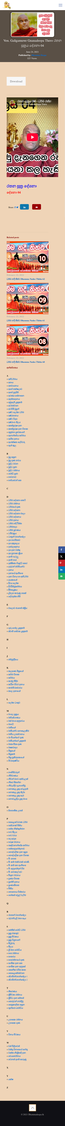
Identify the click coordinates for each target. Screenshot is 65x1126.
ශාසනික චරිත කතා (17, 969)
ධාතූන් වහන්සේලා (16, 536)
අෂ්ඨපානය (13, 415)
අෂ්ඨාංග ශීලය (14, 422)
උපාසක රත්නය (15, 1019)
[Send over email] (61, 576)
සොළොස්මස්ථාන (16, 973)
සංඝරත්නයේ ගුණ (16, 959)
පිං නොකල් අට (15, 871)
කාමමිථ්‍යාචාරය (15, 687)
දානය (11, 569)
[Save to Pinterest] (61, 563)
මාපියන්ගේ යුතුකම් (17, 740)
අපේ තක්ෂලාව (15, 388)
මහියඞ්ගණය (14, 717)
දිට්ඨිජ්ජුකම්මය (15, 586)
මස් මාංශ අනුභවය (16, 720)
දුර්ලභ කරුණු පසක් (17, 593)
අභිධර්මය (12, 378)
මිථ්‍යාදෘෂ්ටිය (13, 760)
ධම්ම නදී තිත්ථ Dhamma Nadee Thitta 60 (26, 361)
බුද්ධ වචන (13, 463)
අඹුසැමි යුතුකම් (15, 402)
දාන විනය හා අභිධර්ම (18, 576)
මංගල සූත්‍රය (13, 714)
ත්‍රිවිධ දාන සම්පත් (16, 997)
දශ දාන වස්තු (14, 549)
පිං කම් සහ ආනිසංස (17, 865)
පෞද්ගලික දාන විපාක (18, 855)
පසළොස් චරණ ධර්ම (18, 822)
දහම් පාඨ (12, 559)
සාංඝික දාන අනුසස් (17, 966)
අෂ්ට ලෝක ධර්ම (16, 412)
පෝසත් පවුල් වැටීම (17, 895)
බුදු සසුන (12, 456)
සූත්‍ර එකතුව (13, 933)
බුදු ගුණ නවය (14, 460)
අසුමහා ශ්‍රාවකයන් (16, 432)
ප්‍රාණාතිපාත (13, 885)
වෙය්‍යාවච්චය (14, 1055)
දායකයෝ (12, 579)
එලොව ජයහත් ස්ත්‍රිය (17, 607)
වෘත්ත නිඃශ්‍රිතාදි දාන (17, 1052)
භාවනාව (12, 476)
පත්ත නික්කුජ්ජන (16, 828)
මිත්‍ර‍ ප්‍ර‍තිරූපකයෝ (16, 757)
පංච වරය (12, 835)
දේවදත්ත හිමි (14, 596)
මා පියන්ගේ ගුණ (16, 737)
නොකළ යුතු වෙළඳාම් (18, 788)
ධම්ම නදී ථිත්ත (15, 523)
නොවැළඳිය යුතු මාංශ (17, 798)
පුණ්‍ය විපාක (14, 878)
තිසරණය (12, 991)
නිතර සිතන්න (14, 782)
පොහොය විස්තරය (16, 891)
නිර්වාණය (13, 775)
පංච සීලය (12, 831)
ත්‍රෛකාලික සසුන (16, 1004)
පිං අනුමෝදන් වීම (16, 868)
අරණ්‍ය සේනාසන (16, 395)
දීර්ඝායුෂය (12, 589)
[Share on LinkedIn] (61, 569)
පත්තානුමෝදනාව (16, 848)
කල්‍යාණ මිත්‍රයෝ (16, 671)
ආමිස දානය (13, 438)
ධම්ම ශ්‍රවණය (14, 529)
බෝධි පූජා (13, 473)
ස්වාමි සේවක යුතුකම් (18, 631)
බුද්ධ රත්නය (14, 470)
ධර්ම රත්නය (14, 503)
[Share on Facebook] (61, 549)
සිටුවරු (11, 943)
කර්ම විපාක (13, 674)
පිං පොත (12, 858)
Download (16, 81)
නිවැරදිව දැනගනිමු (17, 785)
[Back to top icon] (32, 1107)
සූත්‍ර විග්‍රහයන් (14, 939)
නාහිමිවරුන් (14, 772)
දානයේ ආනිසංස (15, 573)
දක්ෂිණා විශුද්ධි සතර (17, 563)
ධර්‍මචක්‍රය (12, 533)
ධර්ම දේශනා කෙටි (17, 500)
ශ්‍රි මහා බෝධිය (15, 949)
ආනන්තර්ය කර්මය (17, 435)
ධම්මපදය (12, 526)
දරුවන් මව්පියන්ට (16, 566)
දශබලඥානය (14, 546)
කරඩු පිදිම (13, 680)
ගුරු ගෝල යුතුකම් (16, 627)
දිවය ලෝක (13, 583)
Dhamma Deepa (39, 55)
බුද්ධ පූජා (12, 466)
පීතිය (10, 888)
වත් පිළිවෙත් (14, 1046)
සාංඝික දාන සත (15, 963)
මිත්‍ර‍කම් (11, 753)
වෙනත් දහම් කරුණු (17, 1059)
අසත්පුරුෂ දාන (15, 425)
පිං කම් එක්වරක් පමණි (18, 861)
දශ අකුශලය (13, 543)
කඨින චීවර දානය (16, 684)
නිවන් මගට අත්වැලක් (18, 778)
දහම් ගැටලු (13, 556)
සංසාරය (11, 956)
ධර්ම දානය (13, 520)
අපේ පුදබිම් (13, 392)
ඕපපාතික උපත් (15, 810)
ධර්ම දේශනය (14, 516)
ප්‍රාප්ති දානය (13, 881)
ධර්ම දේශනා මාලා (16, 513)
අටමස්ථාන (13, 405)
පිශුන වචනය (14, 875)
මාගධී (11, 724)
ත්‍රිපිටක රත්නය (15, 994)
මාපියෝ (12, 727)
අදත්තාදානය (14, 398)
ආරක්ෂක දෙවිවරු (16, 442)
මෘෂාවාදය (12, 747)
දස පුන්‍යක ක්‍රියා (15, 553)
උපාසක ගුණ (14, 1022)
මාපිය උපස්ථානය (16, 734)
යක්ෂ (10, 1079)
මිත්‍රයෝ (11, 750)
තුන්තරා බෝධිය (15, 1007)
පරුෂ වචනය (14, 841)
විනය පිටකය (14, 1034)
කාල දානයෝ (14, 690)
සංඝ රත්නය (13, 953)
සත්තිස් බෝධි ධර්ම (17, 929)
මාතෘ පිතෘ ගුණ (15, 744)
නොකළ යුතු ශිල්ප (16, 792)
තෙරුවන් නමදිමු (15, 1001)
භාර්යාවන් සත (14, 480)
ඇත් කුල (12, 445)
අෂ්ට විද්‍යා (12, 418)
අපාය (10, 382)
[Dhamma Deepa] (6, 5)
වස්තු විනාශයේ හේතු (18, 1049)
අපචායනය (13, 385)
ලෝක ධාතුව (14, 702)
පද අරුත (12, 838)
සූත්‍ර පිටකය (13, 936)
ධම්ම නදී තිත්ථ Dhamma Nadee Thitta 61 (26, 320)
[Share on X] (61, 556)
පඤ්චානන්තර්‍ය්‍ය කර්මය (18, 845)
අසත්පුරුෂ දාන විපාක (18, 428)
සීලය (10, 946)
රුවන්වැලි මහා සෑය (17, 918)
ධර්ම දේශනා (14, 510)
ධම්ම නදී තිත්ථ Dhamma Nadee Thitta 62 (26, 278)
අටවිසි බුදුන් (13, 408)
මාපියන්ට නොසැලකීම (18, 730)
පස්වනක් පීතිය (15, 825)
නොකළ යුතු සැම (16, 795)
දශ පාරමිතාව (14, 539)
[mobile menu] (60, 5)
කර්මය (11, 677)
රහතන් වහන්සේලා (17, 914)
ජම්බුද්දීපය (13, 659)
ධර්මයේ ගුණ (14, 506)
